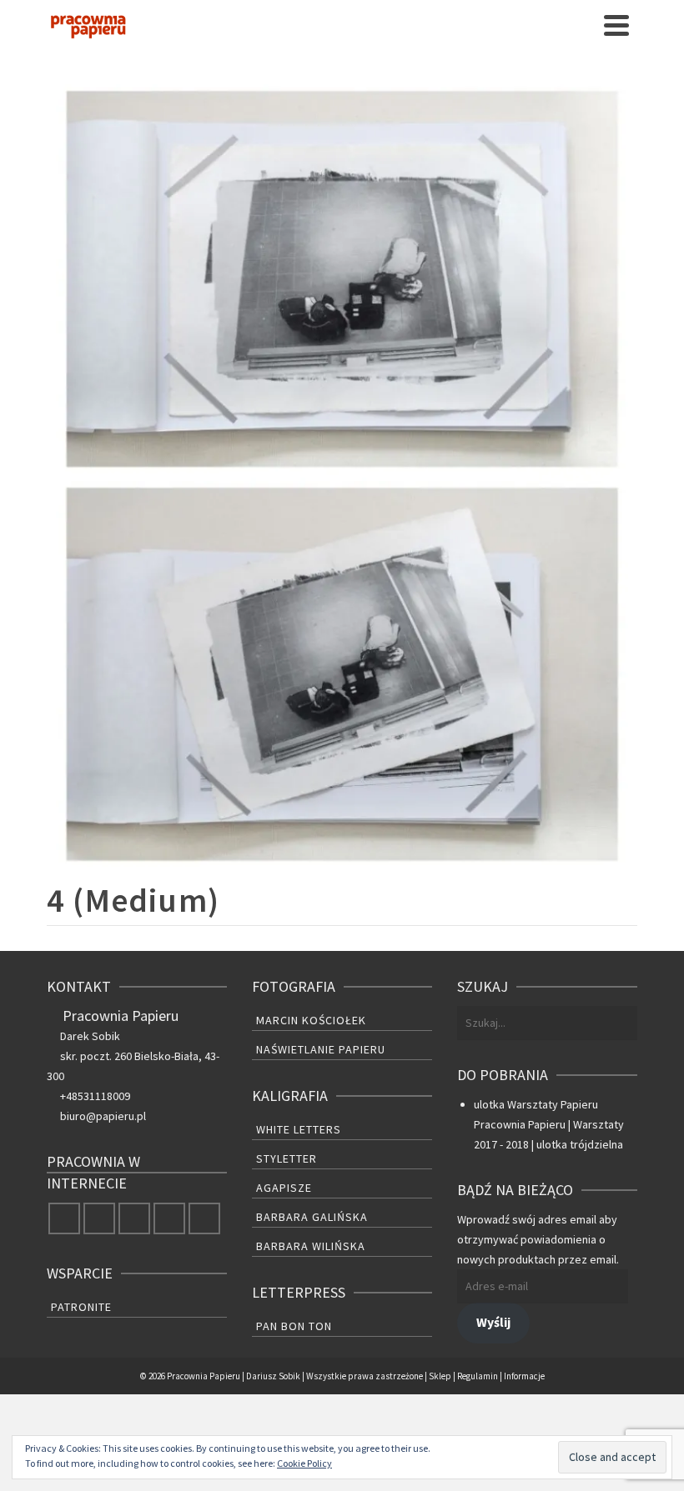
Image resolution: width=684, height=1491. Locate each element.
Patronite (81, 1306)
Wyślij (493, 1322)
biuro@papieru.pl (103, 1115)
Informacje (524, 1376)
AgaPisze (284, 1187)
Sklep (440, 1376)
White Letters (298, 1129)
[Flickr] (169, 1218)
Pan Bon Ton (294, 1325)
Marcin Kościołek (311, 1020)
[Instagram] (134, 1218)
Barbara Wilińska (310, 1245)
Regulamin (477, 1376)
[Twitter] (99, 1218)
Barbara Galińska (312, 1216)
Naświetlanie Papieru (320, 1049)
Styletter (286, 1158)
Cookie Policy (304, 1463)
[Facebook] (64, 1218)
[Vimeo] (204, 1218)
